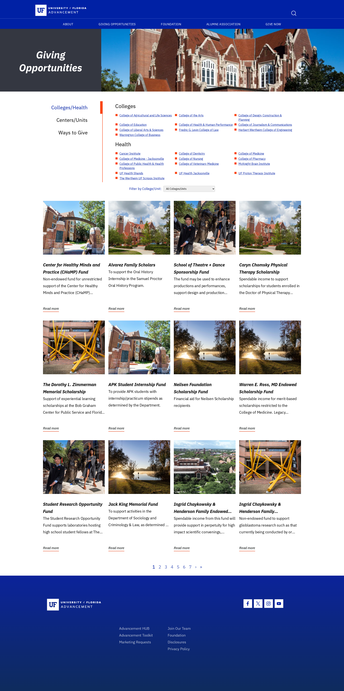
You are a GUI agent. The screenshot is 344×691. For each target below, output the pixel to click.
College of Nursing (191, 159)
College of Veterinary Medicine (199, 164)
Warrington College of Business (140, 135)
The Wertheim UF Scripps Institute (142, 178)
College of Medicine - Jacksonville (142, 159)
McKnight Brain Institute (254, 164)
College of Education (133, 124)
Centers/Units (72, 120)
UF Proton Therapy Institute (256, 173)
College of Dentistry (192, 153)
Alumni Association (223, 24)
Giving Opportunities (117, 24)
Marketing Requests (135, 642)
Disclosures (177, 642)
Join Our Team (179, 628)
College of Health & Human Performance (206, 124)
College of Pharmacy (252, 159)
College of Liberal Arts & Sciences (141, 130)
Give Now (273, 24)
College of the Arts (191, 115)
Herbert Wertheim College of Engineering (265, 130)
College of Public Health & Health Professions (142, 166)
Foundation (171, 24)
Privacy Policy (179, 648)
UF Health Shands (131, 173)
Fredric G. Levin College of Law (199, 130)
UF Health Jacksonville (194, 173)
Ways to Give (73, 132)
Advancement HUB (134, 628)
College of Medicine (251, 153)
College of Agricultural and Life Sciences (146, 115)
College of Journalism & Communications (265, 124)
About (68, 24)
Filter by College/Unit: (145, 189)
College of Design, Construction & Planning (260, 117)
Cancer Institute (130, 153)
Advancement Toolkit (136, 635)
